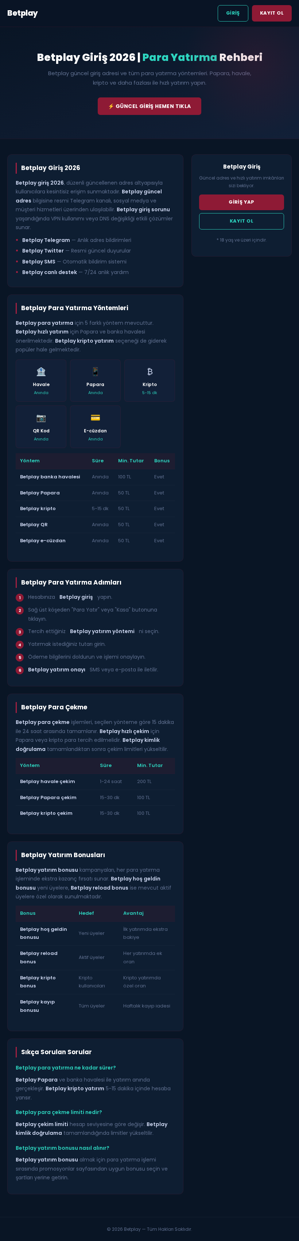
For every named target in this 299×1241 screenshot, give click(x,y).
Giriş (233, 12)
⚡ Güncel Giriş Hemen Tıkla (149, 106)
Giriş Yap (242, 202)
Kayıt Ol (272, 12)
